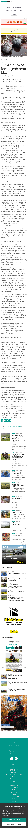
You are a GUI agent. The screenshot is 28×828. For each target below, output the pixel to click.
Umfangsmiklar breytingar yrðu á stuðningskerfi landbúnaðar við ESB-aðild (19, 438)
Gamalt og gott (14, 769)
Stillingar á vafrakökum (14, 824)
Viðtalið (14, 794)
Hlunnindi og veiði (14, 796)
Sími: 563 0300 (15, 750)
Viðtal (14, 14)
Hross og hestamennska (14, 776)
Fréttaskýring (17, 7)
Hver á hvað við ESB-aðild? (16, 591)
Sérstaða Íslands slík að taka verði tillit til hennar (16, 690)
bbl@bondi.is (14, 751)
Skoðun (14, 767)
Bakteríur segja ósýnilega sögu (17, 472)
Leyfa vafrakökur (14, 819)
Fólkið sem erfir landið (14, 791)
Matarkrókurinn (14, 785)
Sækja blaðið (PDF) (14, 644)
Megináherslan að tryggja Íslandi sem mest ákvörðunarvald (15, 677)
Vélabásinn (14, 798)
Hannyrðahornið (14, 787)
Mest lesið (7, 567)
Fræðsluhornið (14, 771)
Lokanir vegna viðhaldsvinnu (16, 524)
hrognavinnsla (4, 428)
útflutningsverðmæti (15, 426)
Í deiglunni (8, 10)
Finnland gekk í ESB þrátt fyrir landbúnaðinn (17, 579)
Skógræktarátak (17, 512)
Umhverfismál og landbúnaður (14, 774)
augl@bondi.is (15, 753)
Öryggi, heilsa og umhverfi (14, 778)
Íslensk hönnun (14, 784)
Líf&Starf (14, 781)
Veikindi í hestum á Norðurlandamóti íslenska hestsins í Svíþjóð (18, 456)
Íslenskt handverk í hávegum (18, 536)
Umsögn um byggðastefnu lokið (18, 485)
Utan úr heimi (18, 10)
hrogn (8, 426)
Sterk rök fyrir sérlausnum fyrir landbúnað (17, 683)
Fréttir (9, 7)
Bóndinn (14, 789)
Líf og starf (14, 792)
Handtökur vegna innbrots (17, 499)
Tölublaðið (7, 637)
